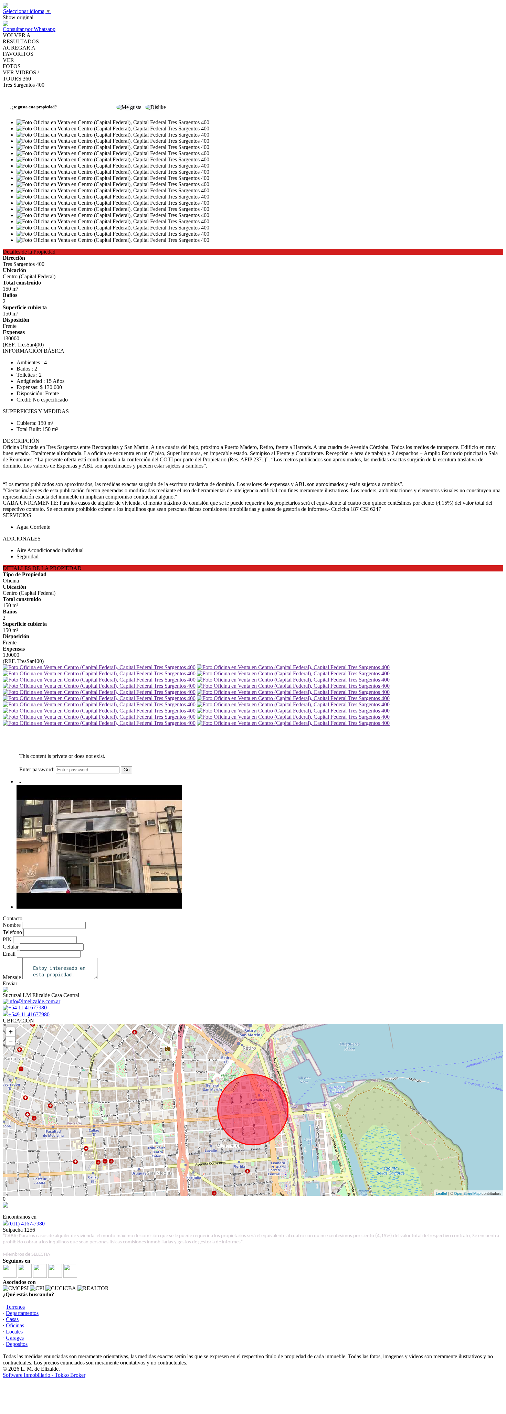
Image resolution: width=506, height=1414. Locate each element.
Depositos (17, 1344)
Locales (14, 1332)
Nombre (12, 925)
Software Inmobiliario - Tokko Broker (44, 1375)
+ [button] (11, 1031)
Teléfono (12, 932)
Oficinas (15, 1325)
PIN (7, 939)
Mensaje (12, 977)
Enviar (10, 983)
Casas (12, 1319)
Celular (11, 947)
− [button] (11, 1041)
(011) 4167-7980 (26, 1223)
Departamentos (22, 1313)
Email (9, 954)
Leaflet (441, 1193)
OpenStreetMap (467, 1193)
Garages (15, 1338)
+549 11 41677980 (29, 1014)
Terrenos (15, 1307)
